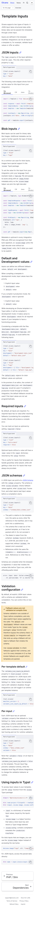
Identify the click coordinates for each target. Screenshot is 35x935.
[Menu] (31, 2)
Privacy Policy (24, 901)
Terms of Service (12, 901)
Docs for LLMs (25, 898)
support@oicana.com (12, 898)
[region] (17, 109)
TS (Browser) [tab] (7, 92)
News (19, 3)
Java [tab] (22, 92)
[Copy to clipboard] (31, 72)
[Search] (27, 3)
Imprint (23, 904)
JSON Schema (28, 480)
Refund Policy (14, 904)
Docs (12, 3)
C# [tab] (16, 92)
